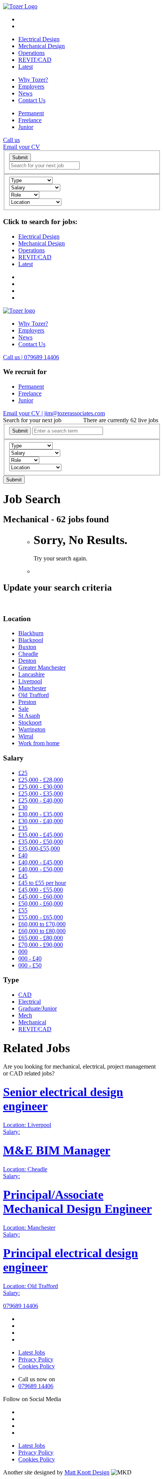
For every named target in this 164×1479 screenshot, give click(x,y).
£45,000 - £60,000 (40, 896)
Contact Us (31, 100)
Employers (31, 86)
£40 (22, 855)
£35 (22, 828)
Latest (25, 66)
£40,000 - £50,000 (40, 869)
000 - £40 (30, 958)
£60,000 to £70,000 (42, 924)
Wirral (25, 736)
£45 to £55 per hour (42, 883)
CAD (25, 994)
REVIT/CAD (34, 60)
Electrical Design (38, 39)
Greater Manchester (42, 667)
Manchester (32, 688)
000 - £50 (30, 965)
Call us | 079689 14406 (31, 357)
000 (22, 951)
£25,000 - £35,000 (40, 793)
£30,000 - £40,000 (40, 821)
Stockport (30, 722)
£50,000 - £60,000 (40, 903)
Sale (23, 709)
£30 (22, 807)
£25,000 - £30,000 (40, 786)
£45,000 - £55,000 (40, 889)
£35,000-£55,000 (39, 848)
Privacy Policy (35, 1359)
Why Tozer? (33, 79)
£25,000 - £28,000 (40, 780)
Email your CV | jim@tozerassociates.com (54, 413)
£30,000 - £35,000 (40, 814)
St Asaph (29, 715)
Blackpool (30, 640)
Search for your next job (32, 420)
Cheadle (28, 654)
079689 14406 (20, 1306)
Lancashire (31, 674)
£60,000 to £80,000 (42, 931)
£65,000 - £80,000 (40, 938)
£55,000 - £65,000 (40, 917)
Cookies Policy (36, 1366)
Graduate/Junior (37, 1008)
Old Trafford (33, 695)
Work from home (38, 743)
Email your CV (21, 147)
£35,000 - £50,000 (40, 841)
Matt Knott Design (86, 1472)
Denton (27, 660)
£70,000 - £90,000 (40, 944)
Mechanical (32, 1022)
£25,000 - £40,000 (40, 800)
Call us (11, 140)
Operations (31, 53)
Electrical (29, 1001)
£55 (22, 910)
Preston (27, 702)
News (25, 93)
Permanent (31, 113)
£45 (22, 876)
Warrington (31, 729)
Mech (25, 1015)
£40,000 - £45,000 (40, 862)
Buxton (27, 647)
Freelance (30, 120)
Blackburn (30, 633)
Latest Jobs (31, 1352)
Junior (25, 127)
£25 (22, 773)
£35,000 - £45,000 (40, 835)
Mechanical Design (41, 46)
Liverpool (30, 681)
